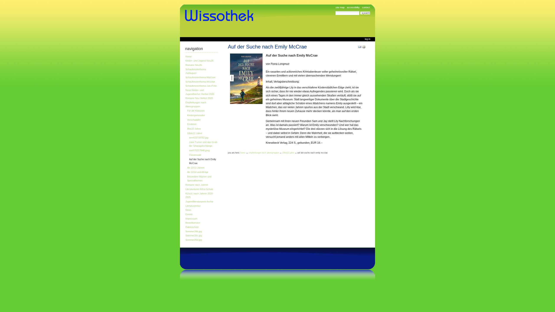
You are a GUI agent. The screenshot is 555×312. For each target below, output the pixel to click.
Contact (366, 7)
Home (188, 56)
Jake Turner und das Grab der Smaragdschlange (203, 144)
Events (189, 214)
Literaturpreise (193, 206)
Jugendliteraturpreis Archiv (199, 201)
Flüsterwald (195, 155)
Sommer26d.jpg (193, 240)
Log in (367, 39)
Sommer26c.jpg (193, 235)
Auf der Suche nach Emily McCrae (202, 161)
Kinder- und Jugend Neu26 (199, 60)
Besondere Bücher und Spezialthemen (199, 178)
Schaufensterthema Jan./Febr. (201, 85)
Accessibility (353, 7)
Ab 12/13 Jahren (195, 167)
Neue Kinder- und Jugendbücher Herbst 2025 (199, 92)
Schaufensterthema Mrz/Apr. (200, 81)
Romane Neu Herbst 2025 (199, 98)
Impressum (191, 218)
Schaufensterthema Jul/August (195, 71)
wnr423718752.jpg (198, 137)
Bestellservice (192, 222)
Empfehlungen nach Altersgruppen (195, 104)
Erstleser (192, 124)
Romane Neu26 (193, 65)
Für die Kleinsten (196, 110)
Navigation (194, 49)
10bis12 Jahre (194, 133)
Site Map (340, 7)
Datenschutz (192, 227)
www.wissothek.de (220, 15)
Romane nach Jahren (196, 185)
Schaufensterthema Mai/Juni (200, 77)
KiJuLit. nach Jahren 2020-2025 (199, 195)
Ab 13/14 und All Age (197, 172)
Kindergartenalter (196, 115)
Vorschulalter (194, 120)
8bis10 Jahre (194, 128)
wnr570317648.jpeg (199, 150)
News (188, 210)
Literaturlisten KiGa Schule (199, 189)
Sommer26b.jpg (193, 231)
